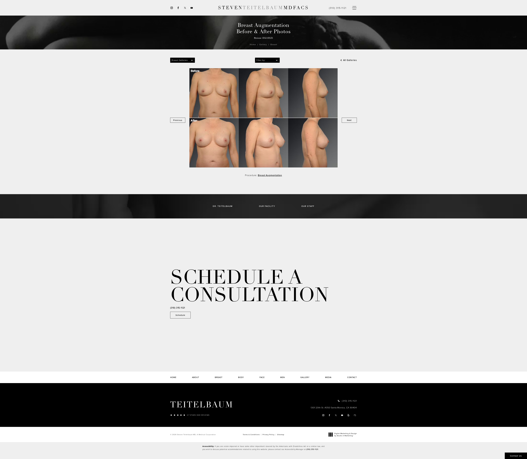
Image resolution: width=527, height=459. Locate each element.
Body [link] (241, 377)
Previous (177, 120)
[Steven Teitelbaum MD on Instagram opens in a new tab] (171, 7)
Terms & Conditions (251, 434)
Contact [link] (352, 377)
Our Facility (267, 206)
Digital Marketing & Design (345, 434)
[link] (337, 7)
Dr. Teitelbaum (222, 206)
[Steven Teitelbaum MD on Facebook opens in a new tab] (178, 7)
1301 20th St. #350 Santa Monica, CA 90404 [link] (334, 407)
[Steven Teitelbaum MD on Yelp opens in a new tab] (349, 415)
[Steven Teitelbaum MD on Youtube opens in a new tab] (191, 7)
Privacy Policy (268, 434)
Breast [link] (218, 377)
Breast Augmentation (270, 175)
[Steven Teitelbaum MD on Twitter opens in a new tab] (185, 7)
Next (349, 120)
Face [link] (262, 377)
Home (253, 44)
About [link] (195, 377)
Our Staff (307, 206)
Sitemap (280, 434)
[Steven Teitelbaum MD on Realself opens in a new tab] (355, 415)
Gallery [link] (304, 377)
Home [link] (173, 377)
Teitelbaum (201, 405)
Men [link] (282, 377)
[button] (354, 8)
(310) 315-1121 (312, 449)
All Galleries (349, 60)
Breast (273, 44)
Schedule (180, 315)
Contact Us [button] (516, 455)
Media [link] (328, 377)
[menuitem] (171, 7)
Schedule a (249, 286)
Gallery (263, 44)
